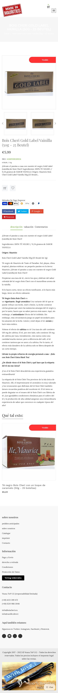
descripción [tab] (16, 226)
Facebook (8, 211)
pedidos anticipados (10, 523)
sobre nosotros (8, 528)
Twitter (23, 211)
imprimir (6, 538)
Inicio (6, 33)
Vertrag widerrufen (13, 578)
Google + (37, 211)
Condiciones (7, 567)
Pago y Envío (7, 557)
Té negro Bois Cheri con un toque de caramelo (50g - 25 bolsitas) (23, 487)
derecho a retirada (10, 562)
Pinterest (9, 217)
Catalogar (6, 533)
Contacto (6, 543)
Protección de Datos (11, 572)
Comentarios (41, 226)
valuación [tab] (28, 226)
